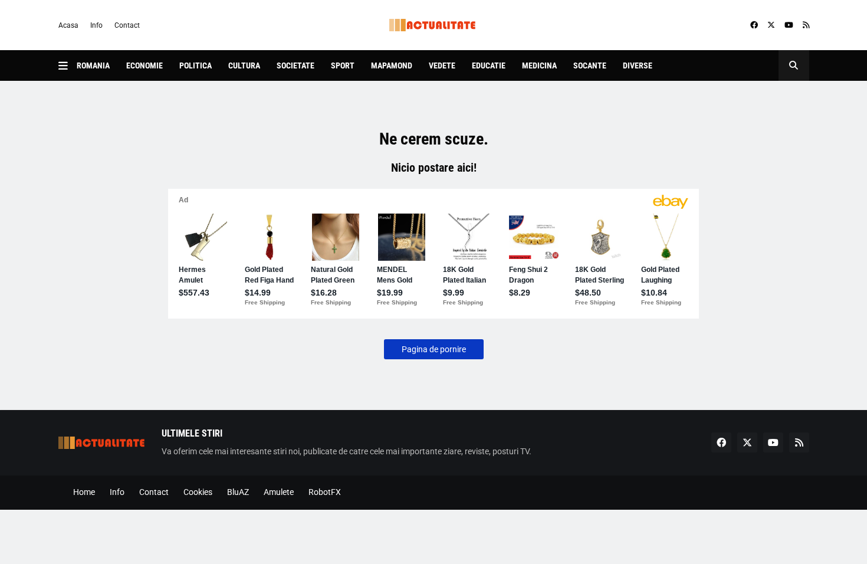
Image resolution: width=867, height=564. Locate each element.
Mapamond (391, 65)
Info (96, 25)
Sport (342, 65)
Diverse (637, 65)
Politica (195, 65)
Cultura (244, 65)
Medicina (539, 65)
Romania (93, 65)
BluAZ (238, 492)
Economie (144, 65)
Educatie (488, 65)
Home (84, 492)
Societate (295, 65)
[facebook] (754, 25)
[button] (67, 65)
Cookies (197, 492)
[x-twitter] (771, 25)
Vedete (442, 65)
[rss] (806, 25)
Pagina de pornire (434, 349)
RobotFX (324, 492)
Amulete (279, 492)
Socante (589, 65)
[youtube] (788, 25)
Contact (127, 25)
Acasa (68, 25)
